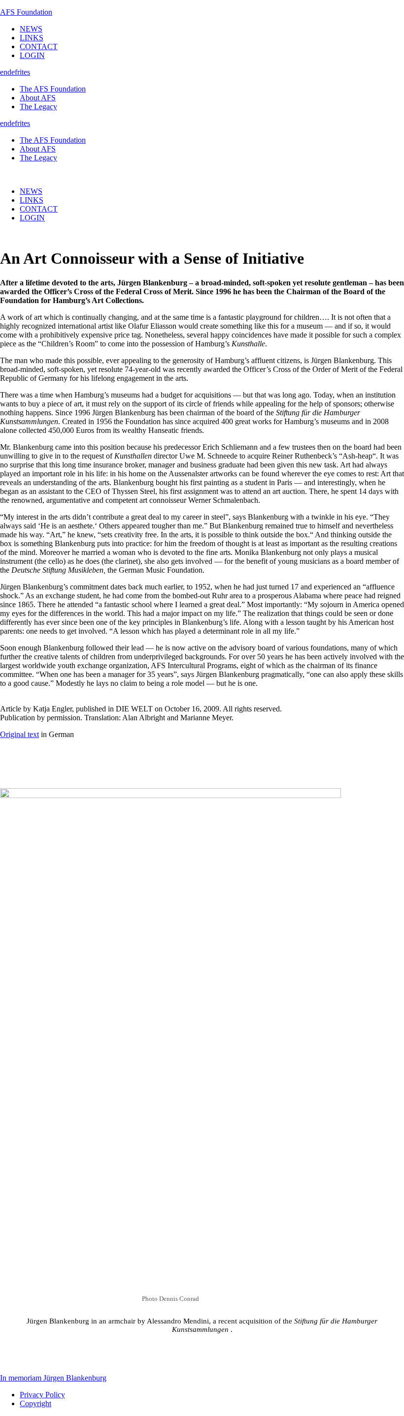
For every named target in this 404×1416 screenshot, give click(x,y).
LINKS (31, 37)
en (3, 72)
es (27, 72)
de (11, 72)
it (22, 72)
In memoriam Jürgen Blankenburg (53, 1378)
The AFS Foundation (53, 89)
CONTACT (39, 46)
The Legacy (38, 106)
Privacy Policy (42, 1394)
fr (17, 72)
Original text (19, 734)
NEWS (31, 29)
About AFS (38, 97)
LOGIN (32, 55)
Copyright (35, 1403)
